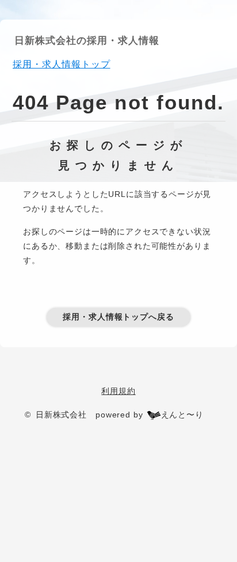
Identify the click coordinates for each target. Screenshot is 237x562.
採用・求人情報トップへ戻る (118, 316)
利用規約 (118, 391)
